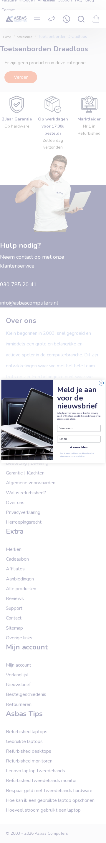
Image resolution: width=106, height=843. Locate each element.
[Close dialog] (101, 383)
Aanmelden (78, 447)
